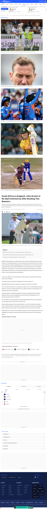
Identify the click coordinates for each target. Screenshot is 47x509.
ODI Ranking (23, 386)
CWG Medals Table (6, 437)
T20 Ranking (38, 386)
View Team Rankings (23, 406)
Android (9, 357)
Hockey (34, 488)
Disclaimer (18, 502)
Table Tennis (35, 496)
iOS (12, 357)
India (7, 401)
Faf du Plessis (17, 265)
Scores (7, 4)
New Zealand (8, 399)
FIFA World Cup (6, 434)
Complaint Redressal (29, 502)
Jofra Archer (9, 261)
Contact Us (41, 502)
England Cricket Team (8, 349)
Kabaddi (42, 491)
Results (20, 4)
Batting (17, 389)
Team (6, 389)
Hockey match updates (20, 354)
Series (11, 4)
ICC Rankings (5, 445)
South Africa (8, 396)
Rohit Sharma (5, 448)
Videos (31, 4)
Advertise (2, 502)
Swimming (41, 493)
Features (36, 4)
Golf (34, 491)
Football (11, 354)
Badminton (40, 488)
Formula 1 (35, 485)
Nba (38, 491)
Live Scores (4, 485)
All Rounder (40, 389)
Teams (40, 4)
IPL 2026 (3, 10)
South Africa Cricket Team (21, 349)
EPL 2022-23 (26, 485)
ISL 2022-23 (19, 485)
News (24, 4)
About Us (7, 502)
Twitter (17, 355)
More (44, 4)
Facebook (7, 355)
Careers (36, 502)
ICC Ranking (11, 494)
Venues (3, 494)
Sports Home (3, 15)
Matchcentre (19, 494)
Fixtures (16, 4)
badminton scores (28, 354)
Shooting (35, 493)
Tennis (40, 485)
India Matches (4, 8)
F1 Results (34, 354)
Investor (22, 502)
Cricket (2, 4)
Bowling (28, 389)
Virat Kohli (19, 477)
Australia (7, 394)
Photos (27, 4)
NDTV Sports (39, 354)
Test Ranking (8, 386)
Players (10, 492)
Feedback (12, 502)
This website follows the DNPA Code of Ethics (16, 504)
